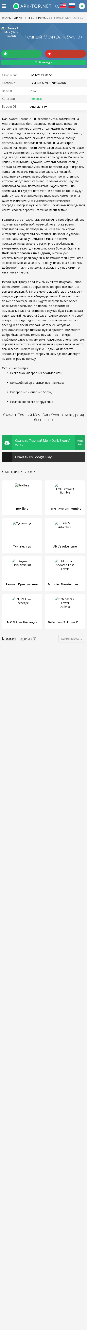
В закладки (45, 62)
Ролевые (36, 99)
